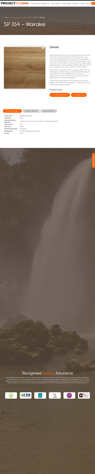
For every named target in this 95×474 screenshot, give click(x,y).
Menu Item (84, 3)
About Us (76, 3)
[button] (43, 47)
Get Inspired (55, 3)
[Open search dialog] (90, 3)
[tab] (12, 111)
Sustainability (66, 3)
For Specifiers (35, 3)
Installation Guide (80, 95)
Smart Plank (28, 17)
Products (26, 3)
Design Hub (45, 3)
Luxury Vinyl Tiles (17, 17)
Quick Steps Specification (61, 95)
